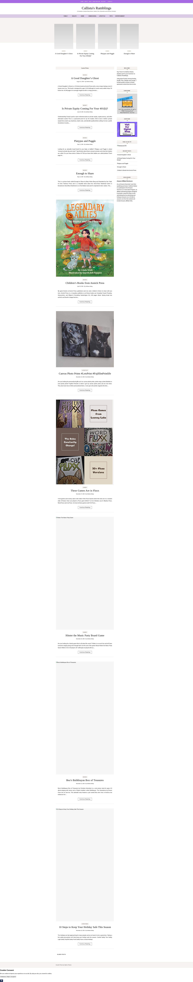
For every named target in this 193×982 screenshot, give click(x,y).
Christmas (85, 923)
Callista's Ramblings (96, 8)
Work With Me (96, 1)
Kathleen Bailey (89, 81)
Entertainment (120, 16)
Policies (103, 1)
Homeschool (92, 16)
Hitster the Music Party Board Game (85, 635)
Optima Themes (67, 965)
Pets (111, 16)
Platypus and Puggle (107, 54)
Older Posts (61, 954)
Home (82, 1)
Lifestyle (102, 16)
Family (66, 16)
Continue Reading (85, 95)
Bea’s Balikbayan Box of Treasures (85, 780)
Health (74, 16)
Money (85, 105)
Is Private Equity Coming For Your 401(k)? (85, 108)
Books (85, 137)
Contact (110, 1)
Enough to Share (129, 54)
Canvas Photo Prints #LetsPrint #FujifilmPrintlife (85, 373)
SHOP (90, 1)
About (86, 1)
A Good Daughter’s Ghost (64, 54)
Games (85, 487)
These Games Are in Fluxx (85, 490)
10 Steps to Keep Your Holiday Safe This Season (85, 927)
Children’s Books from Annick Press (85, 283)
